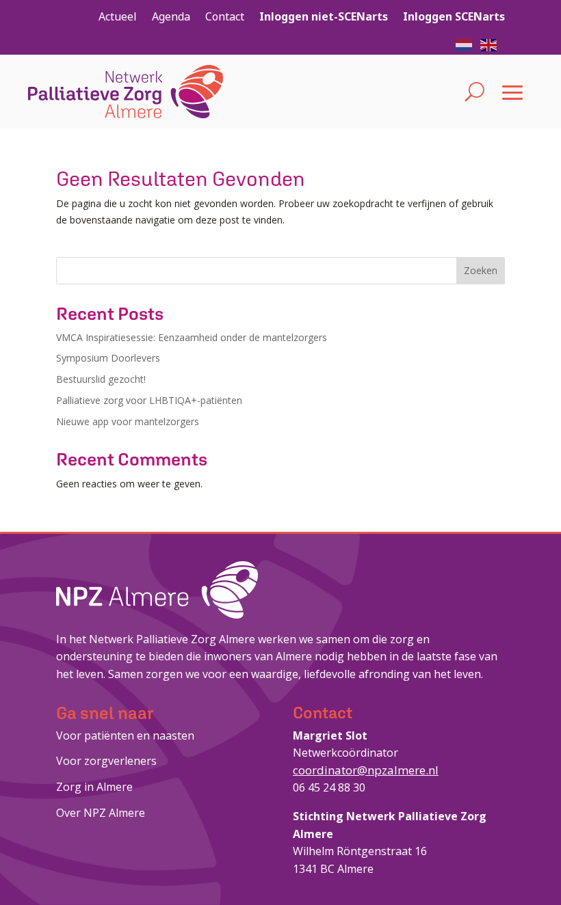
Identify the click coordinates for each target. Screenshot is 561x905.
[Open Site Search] (474, 91)
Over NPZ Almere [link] (100, 812)
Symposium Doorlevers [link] (108, 357)
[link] (125, 91)
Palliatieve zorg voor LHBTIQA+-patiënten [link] (149, 400)
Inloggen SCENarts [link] (454, 16)
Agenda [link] (171, 16)
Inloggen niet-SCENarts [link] (323, 16)
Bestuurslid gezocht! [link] (101, 379)
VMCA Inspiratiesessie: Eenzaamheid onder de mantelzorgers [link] (191, 337)
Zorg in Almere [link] (94, 786)
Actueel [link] (118, 16)
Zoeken (480, 270)
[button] (464, 43)
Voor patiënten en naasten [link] (125, 735)
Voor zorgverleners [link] (106, 760)
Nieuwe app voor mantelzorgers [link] (127, 421)
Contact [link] (224, 16)
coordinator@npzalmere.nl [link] (366, 770)
